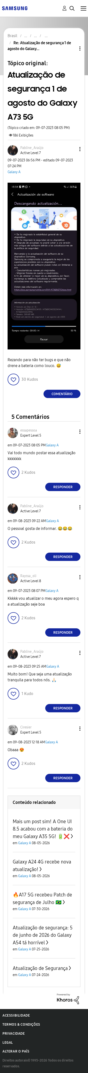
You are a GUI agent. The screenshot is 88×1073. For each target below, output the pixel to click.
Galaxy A (14, 172)
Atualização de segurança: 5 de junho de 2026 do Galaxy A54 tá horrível (43, 935)
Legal (7, 1043)
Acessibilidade (16, 1015)
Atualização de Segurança (40, 968)
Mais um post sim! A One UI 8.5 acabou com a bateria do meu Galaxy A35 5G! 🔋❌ (43, 829)
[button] (72, 149)
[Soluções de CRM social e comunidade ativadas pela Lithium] (68, 998)
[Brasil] (14, 8)
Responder (63, 487)
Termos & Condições (21, 1024)
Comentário (62, 394)
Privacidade (13, 1033)
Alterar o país (15, 1051)
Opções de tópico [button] (71, 48)
